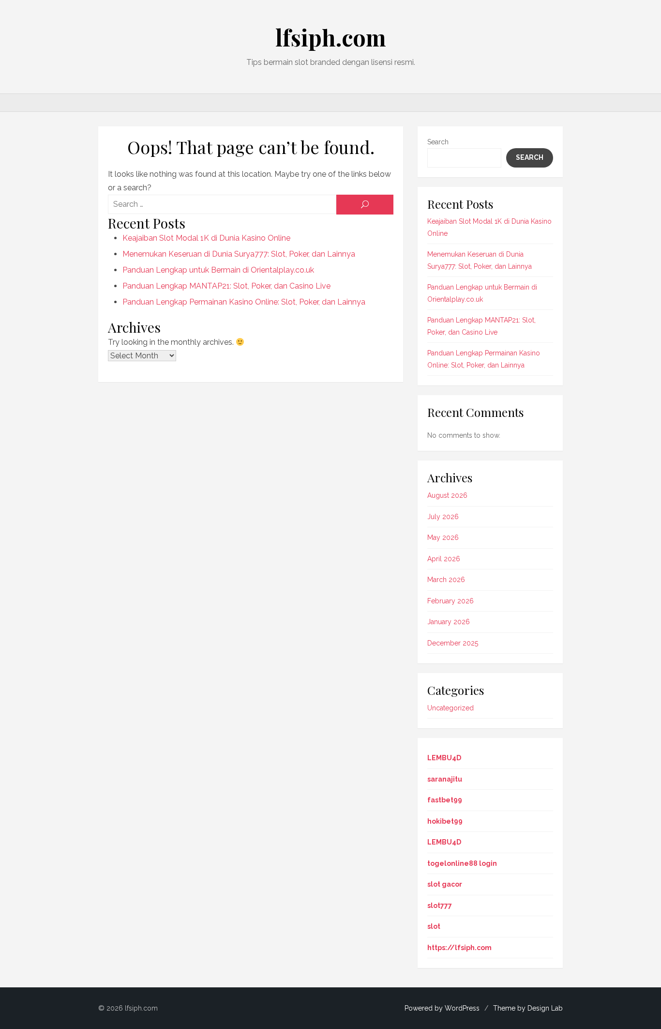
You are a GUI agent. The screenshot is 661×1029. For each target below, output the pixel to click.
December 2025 (452, 643)
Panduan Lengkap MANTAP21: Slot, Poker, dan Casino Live (226, 286)
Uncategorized (450, 708)
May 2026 (443, 537)
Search (438, 142)
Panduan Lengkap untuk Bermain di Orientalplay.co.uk (218, 270)
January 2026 (448, 622)
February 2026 (450, 601)
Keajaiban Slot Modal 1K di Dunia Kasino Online (206, 238)
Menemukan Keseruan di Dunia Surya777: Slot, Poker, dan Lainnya (238, 254)
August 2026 (447, 495)
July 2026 (443, 517)
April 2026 (443, 559)
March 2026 (446, 580)
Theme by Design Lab (528, 1008)
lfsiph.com (330, 37)
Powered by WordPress (442, 1008)
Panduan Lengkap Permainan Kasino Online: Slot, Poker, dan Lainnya (243, 302)
